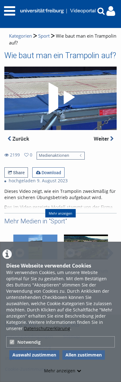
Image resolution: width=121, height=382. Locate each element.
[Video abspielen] (60, 98)
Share (18, 172)
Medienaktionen (54, 155)
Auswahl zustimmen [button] (34, 355)
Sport (44, 36)
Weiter (102, 138)
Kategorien (20, 36)
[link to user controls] (111, 11)
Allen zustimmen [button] (83, 355)
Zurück (20, 138)
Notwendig (29, 342)
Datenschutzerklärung (47, 328)
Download (51, 172)
